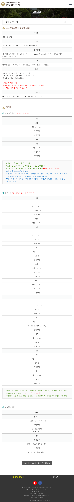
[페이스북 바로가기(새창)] (40, 481)
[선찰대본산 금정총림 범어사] (10, 3)
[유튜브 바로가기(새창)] (35, 481)
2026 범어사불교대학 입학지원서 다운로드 (37, 463)
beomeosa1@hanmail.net (39, 54)
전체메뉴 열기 (70, 3)
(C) (30, 500)
